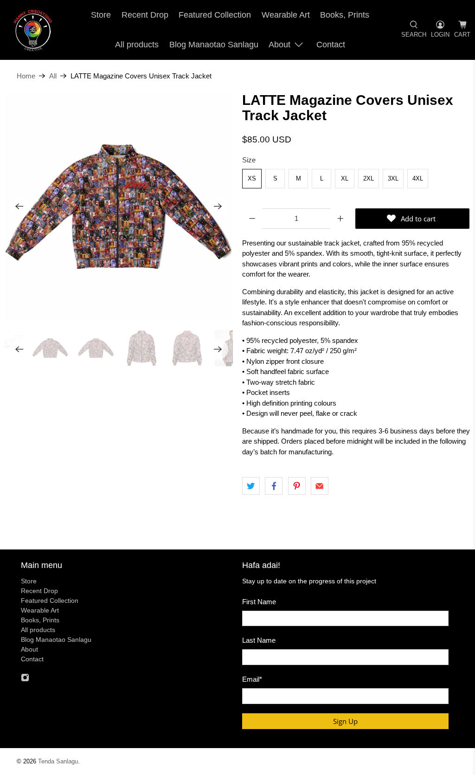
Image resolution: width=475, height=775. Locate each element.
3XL (393, 178)
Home (26, 75)
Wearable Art (286, 14)
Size (249, 160)
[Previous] (19, 206)
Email (252, 679)
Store (101, 14)
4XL (417, 178)
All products (137, 44)
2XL (368, 178)
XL (344, 178)
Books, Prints (344, 14)
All (53, 75)
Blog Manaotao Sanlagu (213, 44)
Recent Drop (145, 14)
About (279, 44)
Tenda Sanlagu (58, 761)
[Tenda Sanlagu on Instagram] (25, 679)
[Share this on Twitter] (251, 486)
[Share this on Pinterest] (297, 486)
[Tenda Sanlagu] (33, 30)
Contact (330, 44)
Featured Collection (215, 14)
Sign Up (345, 721)
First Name (259, 602)
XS (252, 178)
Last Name (259, 640)
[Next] (218, 206)
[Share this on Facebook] (273, 486)
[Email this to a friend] (319, 486)
